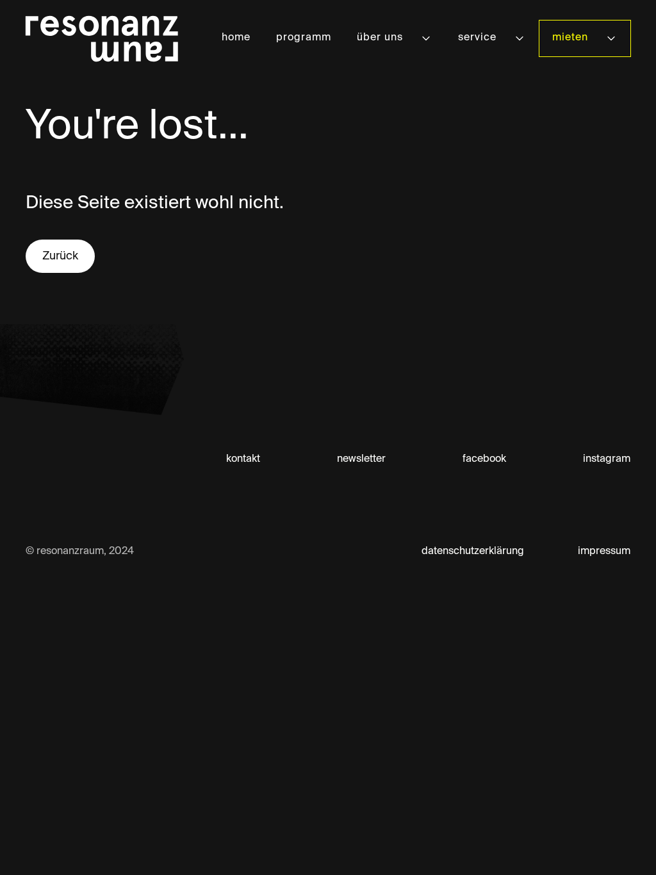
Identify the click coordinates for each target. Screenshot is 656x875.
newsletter (361, 459)
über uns (380, 38)
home (236, 38)
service (477, 38)
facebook (484, 459)
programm (303, 38)
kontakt (243, 459)
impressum (604, 551)
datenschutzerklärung (473, 551)
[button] (394, 38)
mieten (570, 38)
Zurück (60, 256)
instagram (606, 459)
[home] (102, 38)
